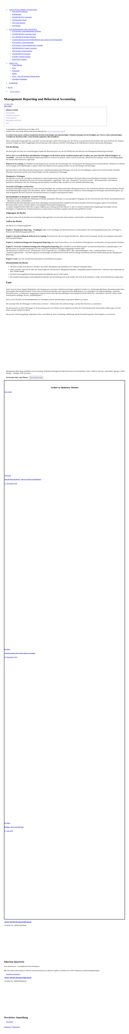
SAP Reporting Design (19, 20)
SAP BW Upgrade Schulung (21, 57)
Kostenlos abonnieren (13, 974)
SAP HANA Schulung (19, 59)
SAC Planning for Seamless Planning (24, 37)
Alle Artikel (7, 106)
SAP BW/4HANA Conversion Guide (24, 34)
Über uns (13, 63)
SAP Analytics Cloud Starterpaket (23, 42)
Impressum (7, 1027)
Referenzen (15, 71)
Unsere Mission (17, 65)
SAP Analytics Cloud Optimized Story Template (27, 45)
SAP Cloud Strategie (18, 23)
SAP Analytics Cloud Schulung (22, 51)
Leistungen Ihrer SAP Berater (23, 10)
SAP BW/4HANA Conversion (22, 17)
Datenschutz (16, 1027)
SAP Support (16, 25)
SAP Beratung (16, 14)
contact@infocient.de (24, 922)
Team (14, 68)
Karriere (13, 83)
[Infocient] (64, 4)
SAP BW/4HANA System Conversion (24, 48)
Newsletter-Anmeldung (19, 79)
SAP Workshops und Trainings (23, 29)
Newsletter (9, 1022)
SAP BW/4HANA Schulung (21, 54)
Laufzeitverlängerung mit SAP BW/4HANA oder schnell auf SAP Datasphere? (37, 40)
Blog (10, 87)
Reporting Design (36, 377)
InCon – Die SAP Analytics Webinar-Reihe (26, 76)
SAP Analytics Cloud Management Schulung (26, 31)
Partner (14, 73)
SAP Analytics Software (20, 11)
